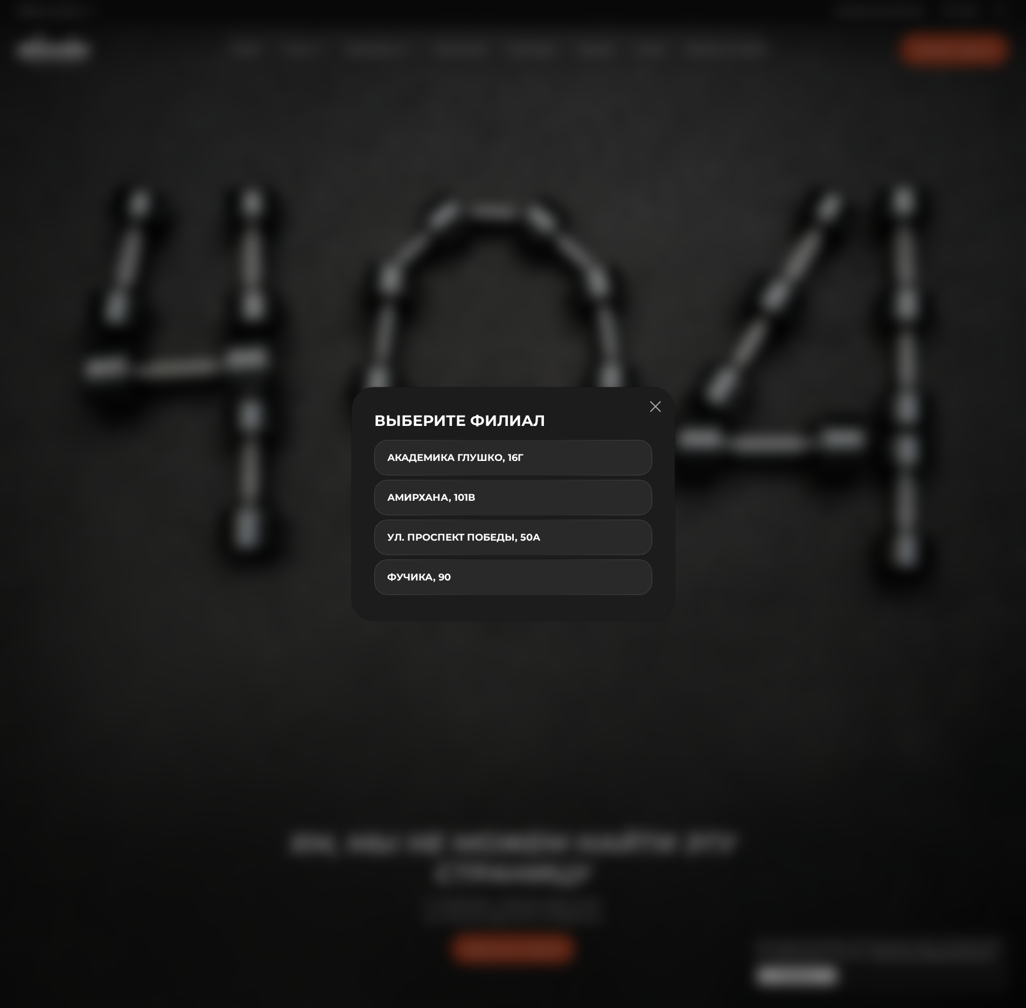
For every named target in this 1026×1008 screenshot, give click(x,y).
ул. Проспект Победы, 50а (463, 537)
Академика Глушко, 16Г (455, 458)
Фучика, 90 (419, 577)
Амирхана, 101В (431, 497)
